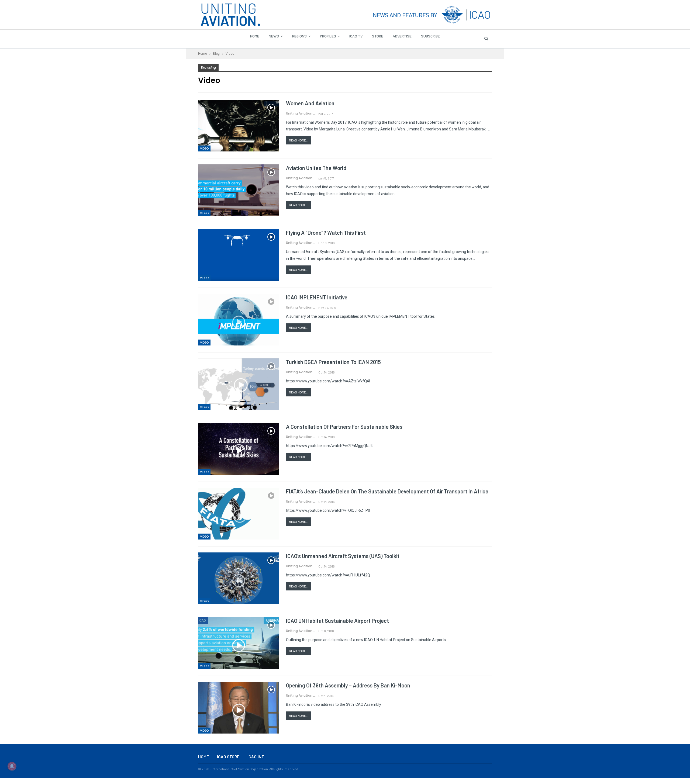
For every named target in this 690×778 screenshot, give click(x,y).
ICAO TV (356, 36)
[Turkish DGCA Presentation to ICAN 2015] (238, 384)
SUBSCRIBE (430, 36)
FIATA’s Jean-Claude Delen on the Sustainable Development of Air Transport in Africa (387, 491)
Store (377, 36)
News (274, 36)
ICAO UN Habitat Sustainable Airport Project (337, 620)
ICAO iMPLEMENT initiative (316, 297)
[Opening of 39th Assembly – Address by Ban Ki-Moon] (238, 708)
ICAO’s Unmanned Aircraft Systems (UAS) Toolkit (342, 556)
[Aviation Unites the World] (238, 190)
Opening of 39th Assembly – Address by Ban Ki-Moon (348, 685)
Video (204, 148)
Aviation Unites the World (316, 168)
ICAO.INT (255, 756)
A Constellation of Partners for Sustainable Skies (344, 426)
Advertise (402, 36)
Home (254, 36)
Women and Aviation (310, 103)
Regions (299, 36)
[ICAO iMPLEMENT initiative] (238, 319)
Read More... (298, 140)
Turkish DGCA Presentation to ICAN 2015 (333, 362)
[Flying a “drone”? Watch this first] (238, 255)
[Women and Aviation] (238, 125)
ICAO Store (228, 756)
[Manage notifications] (12, 766)
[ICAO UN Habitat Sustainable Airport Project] (238, 643)
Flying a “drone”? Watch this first (326, 232)
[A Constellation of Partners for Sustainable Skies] (238, 449)
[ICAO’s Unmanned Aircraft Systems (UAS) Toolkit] (238, 578)
